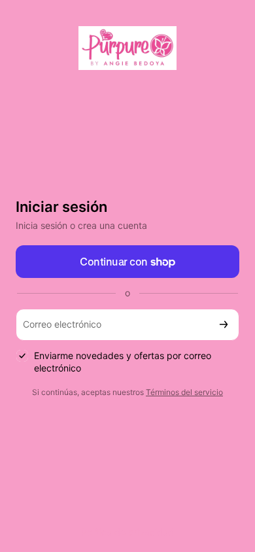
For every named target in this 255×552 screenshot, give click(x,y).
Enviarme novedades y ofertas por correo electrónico (122, 361)
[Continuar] (223, 324)
